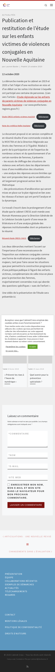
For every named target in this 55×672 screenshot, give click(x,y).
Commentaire (19, 433)
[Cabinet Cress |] (6, 5)
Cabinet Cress (17, 655)
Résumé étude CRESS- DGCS (14, 238)
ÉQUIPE (9, 577)
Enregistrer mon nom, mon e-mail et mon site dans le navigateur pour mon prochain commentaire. (25, 491)
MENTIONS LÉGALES (16, 621)
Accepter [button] (32, 346)
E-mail (14, 466)
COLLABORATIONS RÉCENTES (21, 581)
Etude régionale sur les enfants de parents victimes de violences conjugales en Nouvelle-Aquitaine (26, 100)
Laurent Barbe (12, 67)
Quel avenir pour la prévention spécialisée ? (39, 378)
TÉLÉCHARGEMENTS (16, 591)
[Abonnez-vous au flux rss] (27, 666)
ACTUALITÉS (12, 588)
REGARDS (10, 594)
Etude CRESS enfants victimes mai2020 (18, 116)
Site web (15, 477)
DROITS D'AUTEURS (15, 633)
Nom (12, 455)
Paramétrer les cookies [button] (16, 346)
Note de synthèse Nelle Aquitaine (16, 125)
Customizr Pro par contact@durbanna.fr (32, 659)
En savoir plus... (12, 351)
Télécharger (43, 116)
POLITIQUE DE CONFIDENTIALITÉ (23, 627)
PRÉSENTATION (13, 573)
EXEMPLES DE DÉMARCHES (19, 584)
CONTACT (10, 614)
